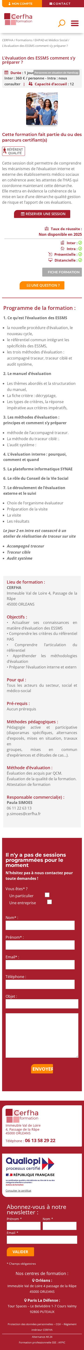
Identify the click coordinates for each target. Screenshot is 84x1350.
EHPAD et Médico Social (51, 40)
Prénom (13, 1219)
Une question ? (45, 285)
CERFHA (7, 40)
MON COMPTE (22, 3)
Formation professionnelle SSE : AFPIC (42, 1342)
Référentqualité (15, 151)
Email (11, 1232)
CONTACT (62, 3)
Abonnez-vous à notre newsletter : (36, 1209)
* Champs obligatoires (21, 1264)
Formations (24, 40)
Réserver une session (46, 213)
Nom (46, 1219)
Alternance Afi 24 (42, 1337)
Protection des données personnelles (30, 1324)
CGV (58, 1324)
